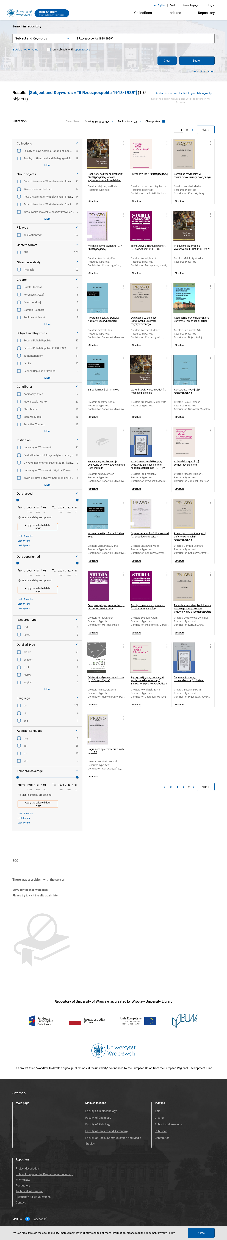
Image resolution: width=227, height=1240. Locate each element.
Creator (159, 1117)
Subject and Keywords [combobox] (31, 38)
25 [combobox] (135, 121)
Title (157, 1111)
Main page (22, 1103)
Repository (206, 13)
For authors (23, 1185)
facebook (39, 1219)
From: (21, 507)
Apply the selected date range (37, 527)
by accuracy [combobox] (102, 121)
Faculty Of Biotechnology (101, 1111)
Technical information (29, 1191)
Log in (211, 5)
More (47, 165)
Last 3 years (24, 540)
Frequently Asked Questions (33, 1197)
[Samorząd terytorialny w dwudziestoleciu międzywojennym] (188, 154)
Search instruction (203, 71)
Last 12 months (25, 536)
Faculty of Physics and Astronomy (106, 1131)
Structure (93, 201)
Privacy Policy (166, 1233)
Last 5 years (24, 545)
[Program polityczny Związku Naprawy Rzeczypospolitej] (102, 298)
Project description (27, 1168)
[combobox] (143, 38)
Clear (167, 60)
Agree (201, 1233)
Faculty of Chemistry (98, 1117)
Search (197, 60)
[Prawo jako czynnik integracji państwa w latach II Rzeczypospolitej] (188, 514)
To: (54, 507)
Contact (21, 1202)
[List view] (163, 121)
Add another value (26, 49)
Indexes (175, 13)
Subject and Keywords (169, 1124)
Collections (143, 13)
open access (82, 49)
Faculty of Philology (97, 1124)
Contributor (162, 1138)
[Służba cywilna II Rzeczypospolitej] (145, 154)
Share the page (190, 5)
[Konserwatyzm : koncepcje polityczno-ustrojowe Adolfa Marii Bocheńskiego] (102, 442)
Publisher (161, 1131)
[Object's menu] (124, 143)
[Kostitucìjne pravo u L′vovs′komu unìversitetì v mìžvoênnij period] (188, 298)
